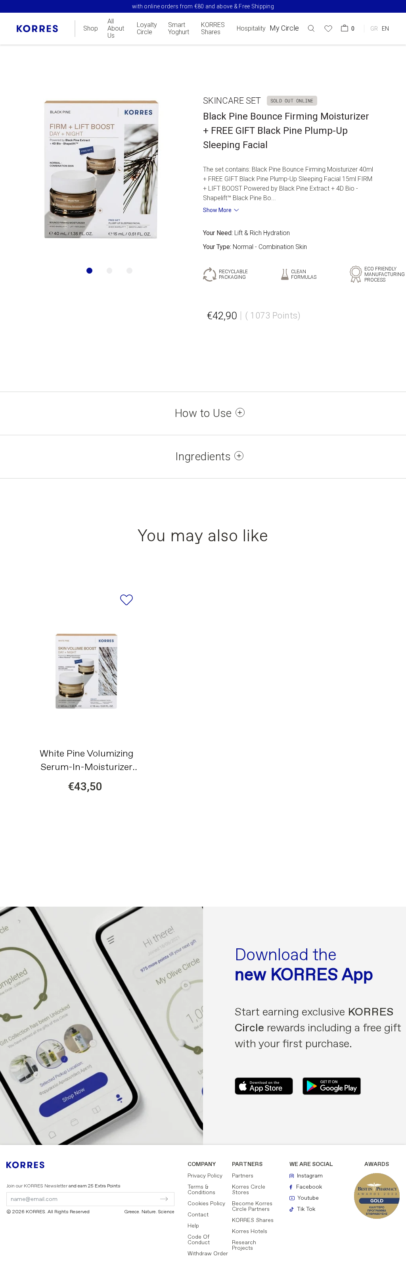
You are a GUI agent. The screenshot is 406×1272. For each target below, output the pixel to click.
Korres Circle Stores (248, 1189)
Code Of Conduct (199, 1239)
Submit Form (130, 1199)
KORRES (30, 1165)
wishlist (126, 600)
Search (372, 61)
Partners (242, 1176)
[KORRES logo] (37, 28)
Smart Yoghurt (178, 28)
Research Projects (244, 1245)
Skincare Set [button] (232, 101)
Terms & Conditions (201, 1189)
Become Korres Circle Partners (252, 1206)
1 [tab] (89, 271)
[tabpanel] (101, 169)
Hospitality (251, 28)
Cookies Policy (206, 1203)
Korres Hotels (249, 1231)
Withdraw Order (208, 1254)
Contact (198, 1215)
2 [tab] (110, 271)
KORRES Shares (213, 28)
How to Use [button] (203, 413)
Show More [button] (217, 210)
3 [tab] (129, 271)
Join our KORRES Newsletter (63, 1186)
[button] (311, 28)
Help (193, 1226)
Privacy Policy (205, 1176)
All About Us (115, 28)
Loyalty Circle (147, 28)
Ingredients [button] (203, 456)
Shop (90, 28)
